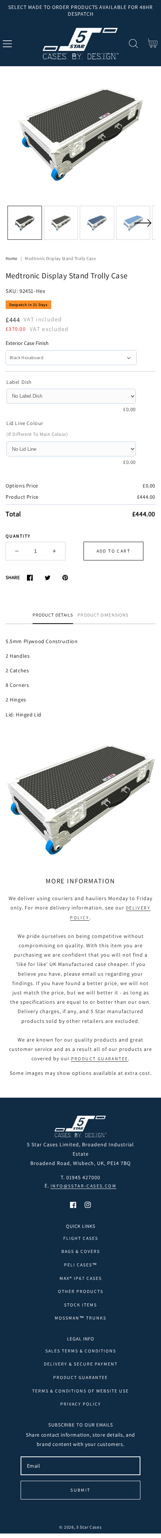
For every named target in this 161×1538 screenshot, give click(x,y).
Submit (80, 1490)
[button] (7, 43)
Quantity (18, 536)
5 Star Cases (88, 1527)
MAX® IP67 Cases (81, 1278)
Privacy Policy (80, 1404)
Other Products (80, 1291)
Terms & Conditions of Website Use (80, 1391)
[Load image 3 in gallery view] (97, 223)
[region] (80, 10)
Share (13, 577)
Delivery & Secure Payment (81, 1364)
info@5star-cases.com (83, 1186)
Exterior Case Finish (27, 343)
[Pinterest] (65, 577)
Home (11, 258)
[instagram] (87, 1205)
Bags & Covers (80, 1251)
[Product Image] (80, 134)
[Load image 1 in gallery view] (24, 223)
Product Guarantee (99, 1058)
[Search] (133, 43)
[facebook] (73, 1205)
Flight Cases (80, 1238)
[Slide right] (142, 227)
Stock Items (80, 1305)
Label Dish (19, 382)
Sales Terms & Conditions (80, 1351)
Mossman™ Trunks (80, 1318)
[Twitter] (47, 577)
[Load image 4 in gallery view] (133, 223)
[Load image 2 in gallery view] (61, 223)
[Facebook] (29, 577)
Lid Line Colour (24, 423)
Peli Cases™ (80, 1265)
